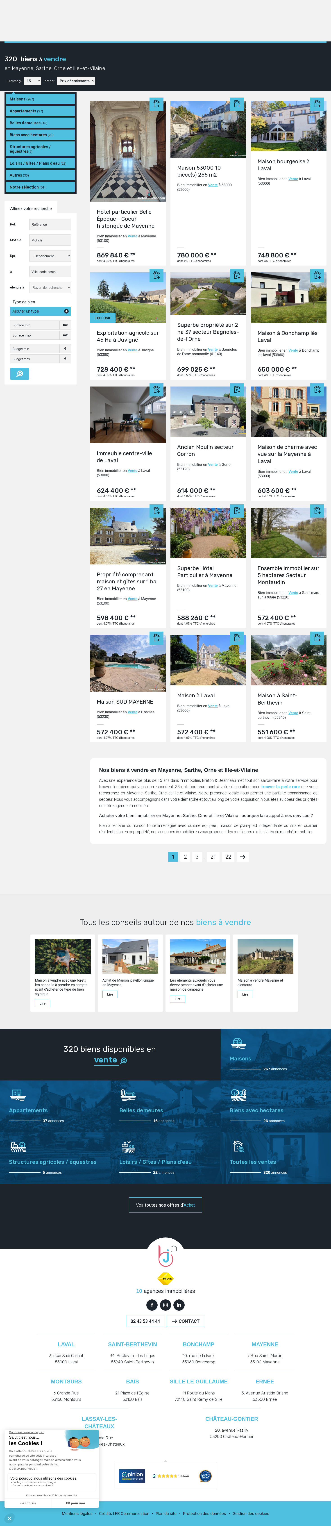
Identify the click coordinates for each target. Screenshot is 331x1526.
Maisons (22, 99)
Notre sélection (27, 187)
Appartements (26, 111)
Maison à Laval (196, 695)
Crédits (105, 1513)
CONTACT (189, 1321)
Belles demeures (28, 123)
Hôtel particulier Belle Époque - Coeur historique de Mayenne (125, 219)
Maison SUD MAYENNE (125, 702)
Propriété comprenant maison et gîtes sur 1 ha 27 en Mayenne (126, 581)
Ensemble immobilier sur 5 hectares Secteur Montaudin (288, 575)
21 (213, 857)
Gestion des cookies (251, 1513)
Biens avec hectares (32, 134)
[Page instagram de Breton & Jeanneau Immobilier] (165, 1305)
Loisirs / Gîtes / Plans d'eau (38, 163)
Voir (165, 1205)
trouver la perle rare (280, 786)
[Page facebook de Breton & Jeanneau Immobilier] (152, 1305)
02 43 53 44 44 (145, 1321)
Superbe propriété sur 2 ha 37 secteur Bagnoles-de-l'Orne (208, 332)
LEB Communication (131, 1513)
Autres (19, 175)
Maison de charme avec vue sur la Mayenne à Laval (287, 454)
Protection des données (204, 1513)
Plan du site (166, 1513)
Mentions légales (77, 1513)
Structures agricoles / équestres (30, 149)
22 (228, 857)
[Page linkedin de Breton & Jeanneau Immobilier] (179, 1305)
